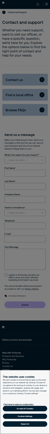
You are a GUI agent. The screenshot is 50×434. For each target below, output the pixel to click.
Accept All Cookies (25, 408)
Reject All (25, 424)
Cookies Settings (25, 416)
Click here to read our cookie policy (18, 404)
